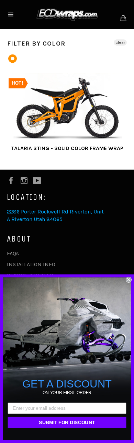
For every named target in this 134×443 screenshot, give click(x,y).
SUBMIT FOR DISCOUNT (67, 422)
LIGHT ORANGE (13, 58)
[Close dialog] (129, 280)
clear (120, 42)
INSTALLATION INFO (31, 264)
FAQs (13, 253)
